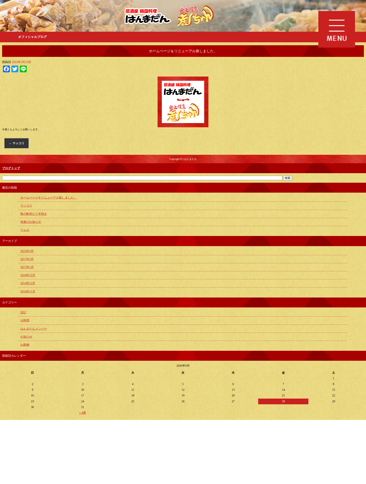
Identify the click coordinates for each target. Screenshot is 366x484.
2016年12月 (27, 275)
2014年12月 (27, 283)
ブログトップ (11, 168)
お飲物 (24, 344)
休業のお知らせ (30, 221)
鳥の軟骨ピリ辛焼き (33, 213)
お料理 (24, 320)
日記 (23, 312)
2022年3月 (27, 251)
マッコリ (16, 143)
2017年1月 (27, 267)
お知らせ (26, 336)
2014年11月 (27, 291)
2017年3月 (27, 259)
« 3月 (82, 412)
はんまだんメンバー (33, 328)
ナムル (24, 230)
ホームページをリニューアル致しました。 (48, 197)
